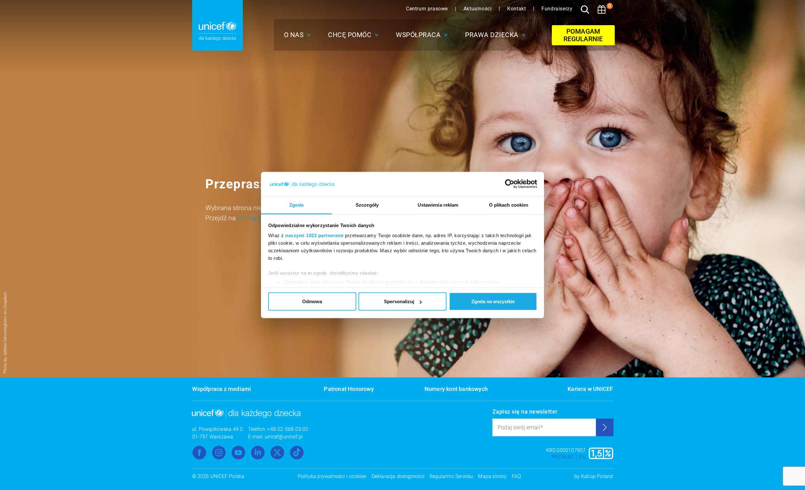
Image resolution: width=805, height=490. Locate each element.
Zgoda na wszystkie (493, 301)
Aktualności (478, 9)
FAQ (516, 476)
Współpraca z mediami (221, 389)
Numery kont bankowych (456, 389)
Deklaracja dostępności (398, 476)
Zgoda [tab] (296, 204)
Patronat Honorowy (349, 389)
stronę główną (258, 218)
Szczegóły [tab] (367, 204)
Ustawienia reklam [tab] (438, 204)
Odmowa (312, 301)
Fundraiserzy (556, 9)
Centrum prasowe (427, 9)
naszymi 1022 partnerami (314, 235)
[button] (296, 35)
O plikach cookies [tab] (509, 204)
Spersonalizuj (399, 301)
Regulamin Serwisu (451, 476)
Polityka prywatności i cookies (332, 476)
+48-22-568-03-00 (287, 429)
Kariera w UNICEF (590, 389)
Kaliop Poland (597, 476)
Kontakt (517, 9)
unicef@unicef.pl (284, 437)
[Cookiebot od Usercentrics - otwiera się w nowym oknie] (509, 184)
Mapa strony (492, 476)
